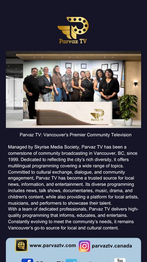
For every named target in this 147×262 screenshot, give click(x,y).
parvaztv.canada (112, 246)
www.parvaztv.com (52, 246)
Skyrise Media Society (56, 147)
